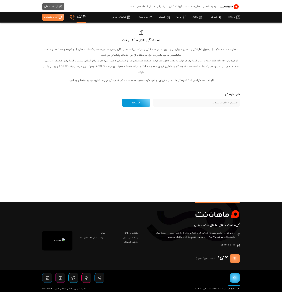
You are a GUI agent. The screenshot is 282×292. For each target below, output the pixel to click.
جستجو (136, 103)
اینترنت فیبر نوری (131, 237)
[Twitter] (73, 278)
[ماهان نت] (229, 6)
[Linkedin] (47, 278)
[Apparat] (86, 278)
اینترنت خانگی (51, 6)
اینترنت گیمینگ (131, 242)
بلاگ (103, 233)
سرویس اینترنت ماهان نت (92, 237)
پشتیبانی (161, 6)
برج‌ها (178, 17)
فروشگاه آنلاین (175, 6)
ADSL (195, 17)
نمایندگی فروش (119, 17)
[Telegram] (99, 278)
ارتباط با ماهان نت (142, 6)
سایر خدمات (194, 6)
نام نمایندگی (232, 94)
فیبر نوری (213, 17)
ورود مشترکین (50, 17)
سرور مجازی (142, 17)
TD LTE (231, 17)
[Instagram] (60, 278)
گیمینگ (162, 17)
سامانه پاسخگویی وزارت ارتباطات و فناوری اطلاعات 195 (66, 289)
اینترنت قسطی (209, 6)
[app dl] (234, 278)
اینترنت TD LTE (131, 233)
